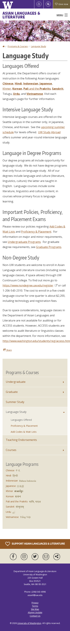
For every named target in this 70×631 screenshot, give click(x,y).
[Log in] (38, 4)
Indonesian (12, 480)
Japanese (11, 486)
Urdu (8, 511)
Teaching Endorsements (21, 440)
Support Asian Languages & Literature (38, 543)
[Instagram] (25, 556)
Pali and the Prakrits (17, 501)
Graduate (12, 392)
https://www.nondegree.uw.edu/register (28, 285)
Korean (10, 496)
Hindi (8, 475)
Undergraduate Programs (24, 242)
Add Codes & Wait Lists (24, 431)
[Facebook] (14, 556)
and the (37, 89)
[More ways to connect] (56, 556)
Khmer (7, 89)
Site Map (35, 609)
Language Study (38, 46)
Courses (11, 450)
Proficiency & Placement (36, 232)
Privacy (35, 602)
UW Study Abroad (49, 132)
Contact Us (35, 615)
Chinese (10, 470)
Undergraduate (15, 382)
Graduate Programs (48, 247)
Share (9, 350)
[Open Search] (48, 4)
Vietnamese (12, 517)
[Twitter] (36, 556)
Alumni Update (35, 612)
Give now (63, 4)
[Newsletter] (46, 556)
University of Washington (29, 623)
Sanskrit (10, 506)
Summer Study (15, 402)
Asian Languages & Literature (21, 15)
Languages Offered (21, 419)
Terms (35, 606)
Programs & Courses (18, 46)
